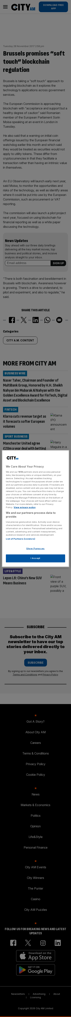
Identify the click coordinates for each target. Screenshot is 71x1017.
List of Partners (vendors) (20, 539)
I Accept (35, 558)
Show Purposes (35, 548)
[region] (35, 508)
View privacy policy (25, 507)
